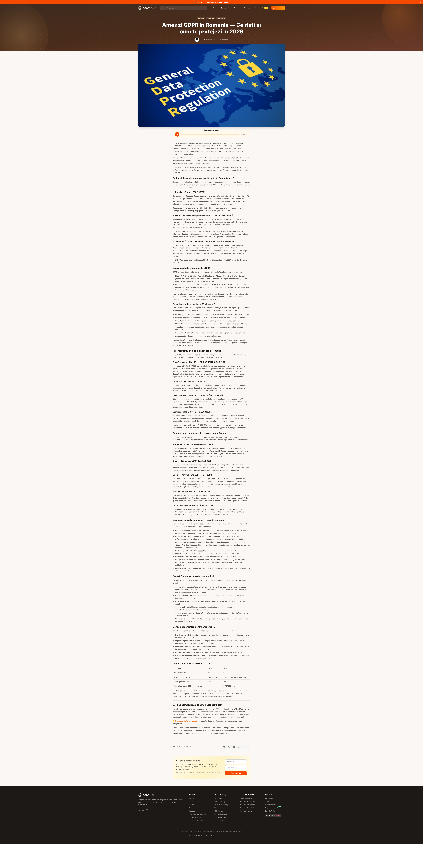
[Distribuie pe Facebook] (224, 747)
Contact (191, 805)
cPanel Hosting (219, 820)
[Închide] (420, 2)
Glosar (267, 802)
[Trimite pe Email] (243, 747)
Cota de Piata (270, 811)
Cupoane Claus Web (247, 808)
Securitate (210, 18)
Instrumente (269, 799)
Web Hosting (218, 799)
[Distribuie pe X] (229, 747)
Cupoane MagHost (246, 811)
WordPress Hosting (221, 805)
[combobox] (184, 8)
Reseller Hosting (220, 817)
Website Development (197, 820)
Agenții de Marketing (272, 808)
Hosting (213, 8)
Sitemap (192, 808)
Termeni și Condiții (195, 817)
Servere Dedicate (220, 814)
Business (201, 18)
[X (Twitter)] (139, 810)
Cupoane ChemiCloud (247, 802)
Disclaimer (192, 811)
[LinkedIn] (143, 810)
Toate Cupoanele (246, 799)
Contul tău (279, 8)
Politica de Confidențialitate (198, 814)
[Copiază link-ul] (248, 747)
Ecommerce (221, 18)
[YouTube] (147, 810)
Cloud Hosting (219, 808)
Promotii (262, 8)
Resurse (247, 8)
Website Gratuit (270, 805)
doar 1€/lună (223, 2)
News (236, 8)
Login (191, 802)
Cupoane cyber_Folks (247, 805)
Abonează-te (236, 773)
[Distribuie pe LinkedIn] (234, 747)
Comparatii (225, 8)
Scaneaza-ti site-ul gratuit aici (187, 721)
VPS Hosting (218, 811)
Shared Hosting (219, 802)
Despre (191, 799)
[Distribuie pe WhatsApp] (239, 747)
